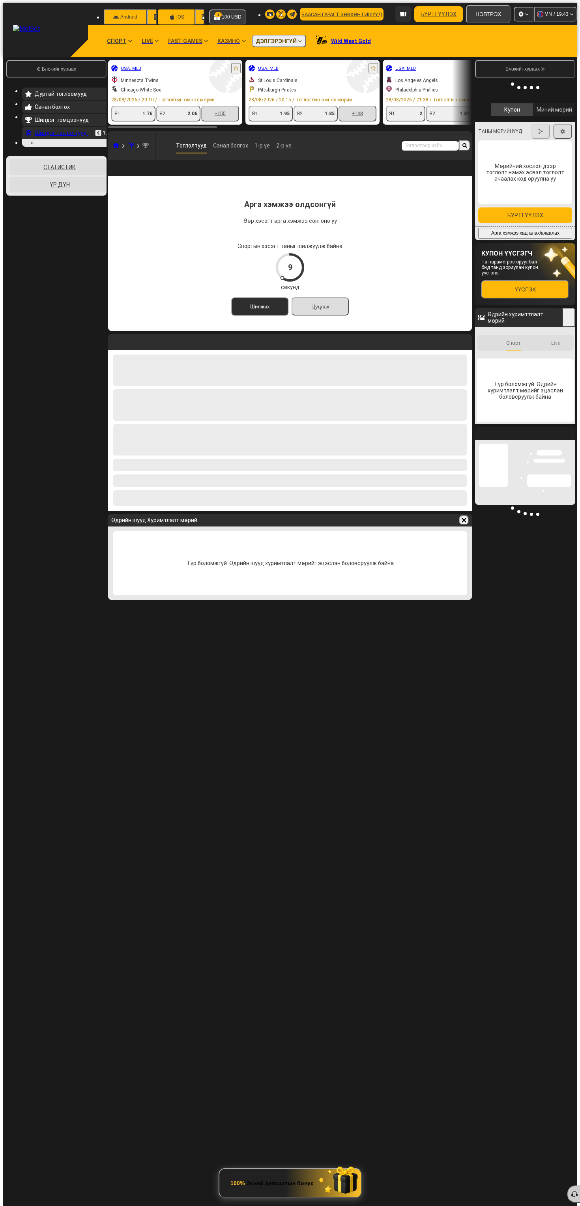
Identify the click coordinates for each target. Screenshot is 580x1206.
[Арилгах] (464, 533)
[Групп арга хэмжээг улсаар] (100, 245)
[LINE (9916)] (116, 145)
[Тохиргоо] (523, 14)
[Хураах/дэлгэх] (568, 375)
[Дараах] (563, 201)
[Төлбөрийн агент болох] (403, 14)
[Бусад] (440, 174)
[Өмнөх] (98, 133)
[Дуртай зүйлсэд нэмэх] (236, 68)
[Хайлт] (464, 145)
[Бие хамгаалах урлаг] (131, 145)
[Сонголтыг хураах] (90, 245)
